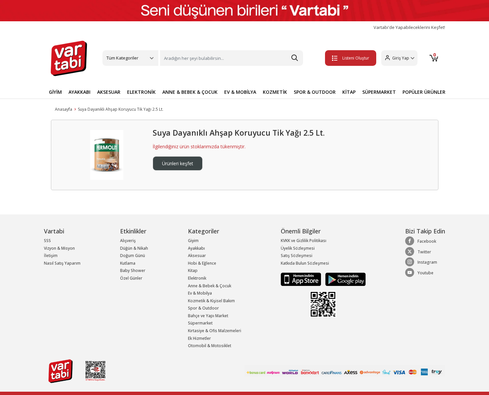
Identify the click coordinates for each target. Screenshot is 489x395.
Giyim (193, 240)
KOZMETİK (275, 92)
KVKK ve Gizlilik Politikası (303, 240)
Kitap (193, 270)
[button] (399, 58)
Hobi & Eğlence (202, 263)
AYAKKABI (79, 92)
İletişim (51, 255)
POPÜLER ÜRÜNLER (424, 92)
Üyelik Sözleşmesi (298, 248)
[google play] (344, 279)
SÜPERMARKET (379, 92)
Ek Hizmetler (199, 338)
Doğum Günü (132, 255)
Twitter (424, 252)
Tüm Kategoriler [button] (122, 58)
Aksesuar (197, 255)
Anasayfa (63, 109)
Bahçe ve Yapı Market (208, 316)
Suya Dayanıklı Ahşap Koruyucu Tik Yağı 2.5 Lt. (120, 109)
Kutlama (127, 263)
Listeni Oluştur (355, 58)
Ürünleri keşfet (177, 163)
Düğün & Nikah (134, 248)
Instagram (427, 262)
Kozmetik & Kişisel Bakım (211, 301)
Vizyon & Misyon (59, 248)
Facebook (426, 241)
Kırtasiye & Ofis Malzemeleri (214, 330)
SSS (47, 240)
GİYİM (55, 92)
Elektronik (197, 278)
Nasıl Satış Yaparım (62, 263)
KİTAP (349, 92)
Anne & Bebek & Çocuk (209, 286)
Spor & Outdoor (203, 308)
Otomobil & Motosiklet (209, 345)
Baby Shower (132, 270)
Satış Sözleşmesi (296, 255)
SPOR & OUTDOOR (315, 92)
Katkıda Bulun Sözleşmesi (305, 263)
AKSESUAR (108, 92)
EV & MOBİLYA (240, 92)
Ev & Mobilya (200, 293)
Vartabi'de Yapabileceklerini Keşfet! (409, 27)
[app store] (301, 279)
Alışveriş (128, 240)
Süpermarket (200, 323)
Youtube (425, 273)
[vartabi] (69, 58)
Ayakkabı (196, 248)
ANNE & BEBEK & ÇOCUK (190, 92)
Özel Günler (131, 278)
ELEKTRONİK (141, 92)
